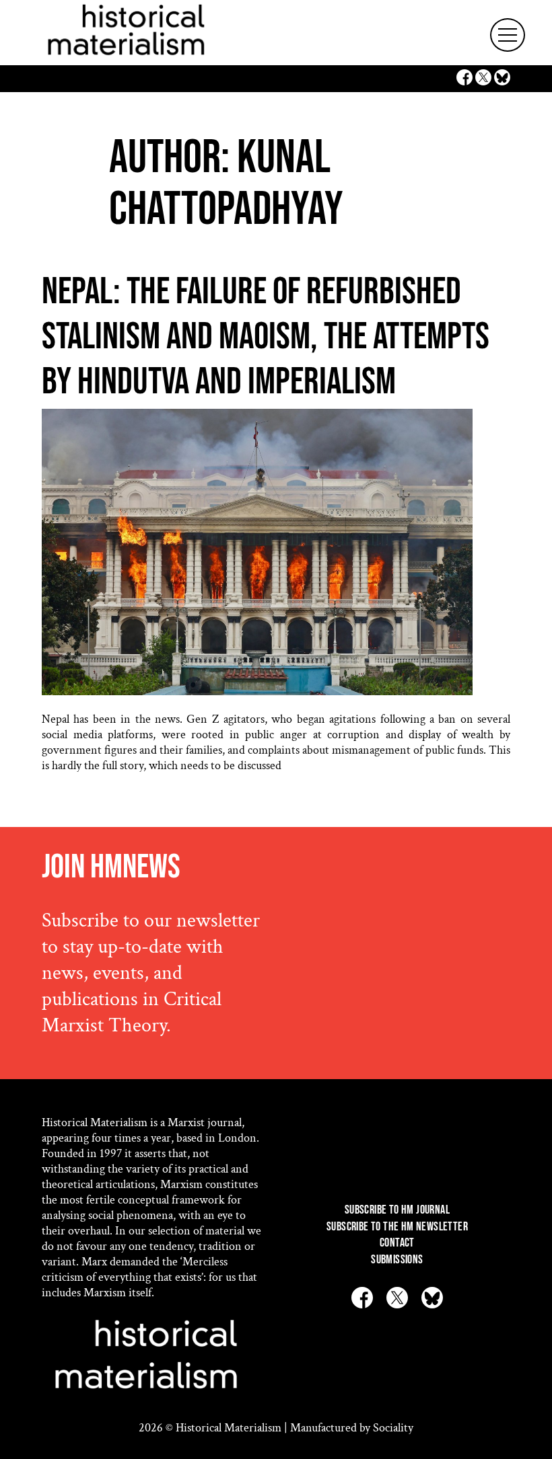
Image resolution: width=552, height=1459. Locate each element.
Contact (397, 1243)
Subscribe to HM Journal (397, 1210)
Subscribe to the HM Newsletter (397, 1227)
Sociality (393, 1427)
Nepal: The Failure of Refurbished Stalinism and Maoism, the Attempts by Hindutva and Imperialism (265, 337)
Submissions (397, 1260)
